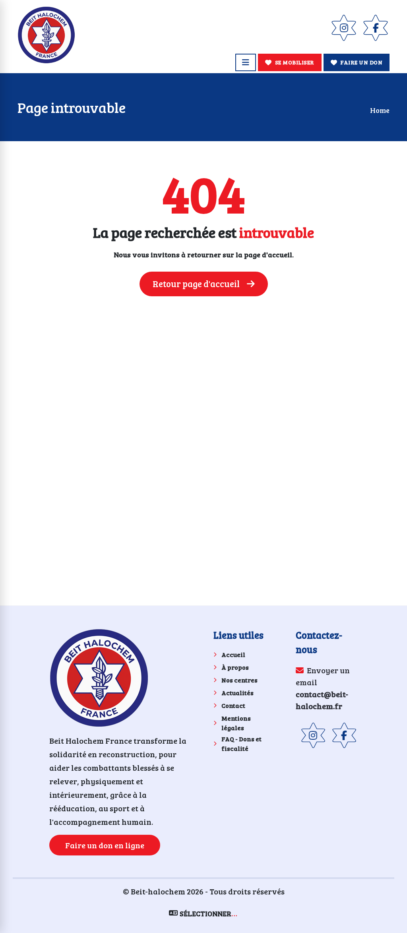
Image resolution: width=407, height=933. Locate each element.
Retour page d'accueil (197, 284)
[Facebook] (376, 28)
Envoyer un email (323, 688)
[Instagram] (344, 28)
